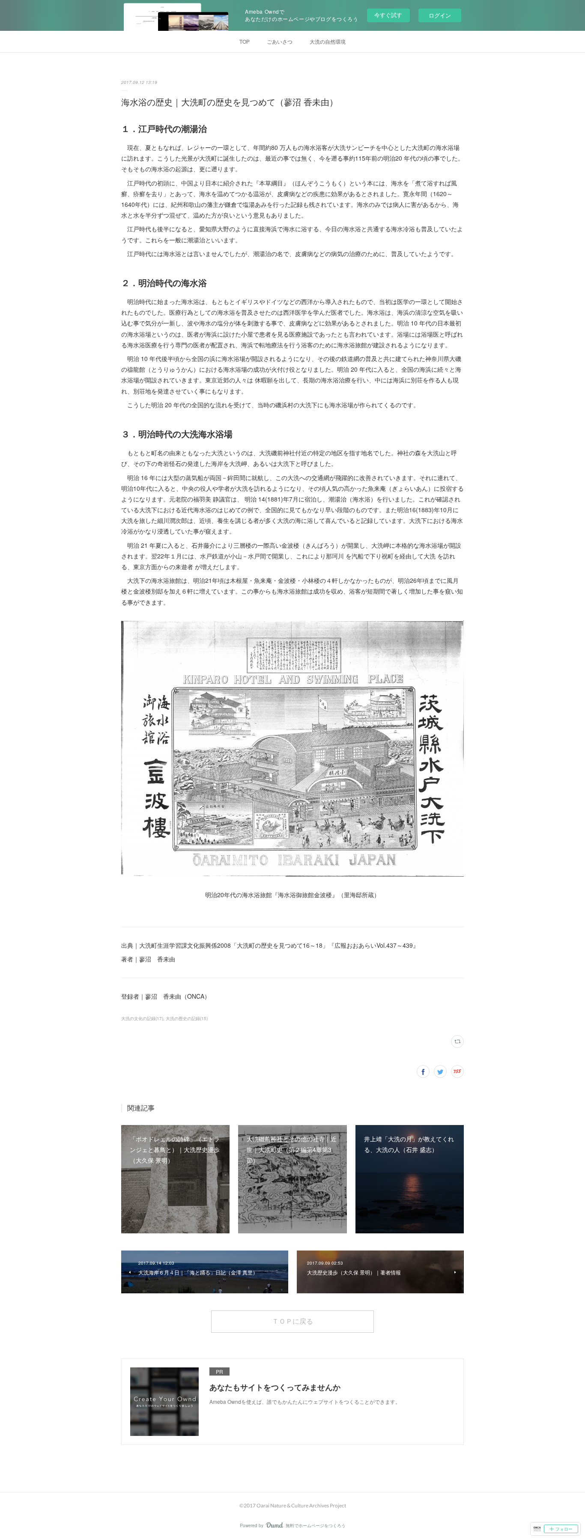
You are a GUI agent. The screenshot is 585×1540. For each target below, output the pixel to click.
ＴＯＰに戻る (292, 1321)
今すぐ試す (388, 15)
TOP (244, 41)
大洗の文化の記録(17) (142, 1018)
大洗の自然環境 (328, 41)
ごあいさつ (279, 41)
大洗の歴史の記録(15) (187, 1018)
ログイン (440, 15)
